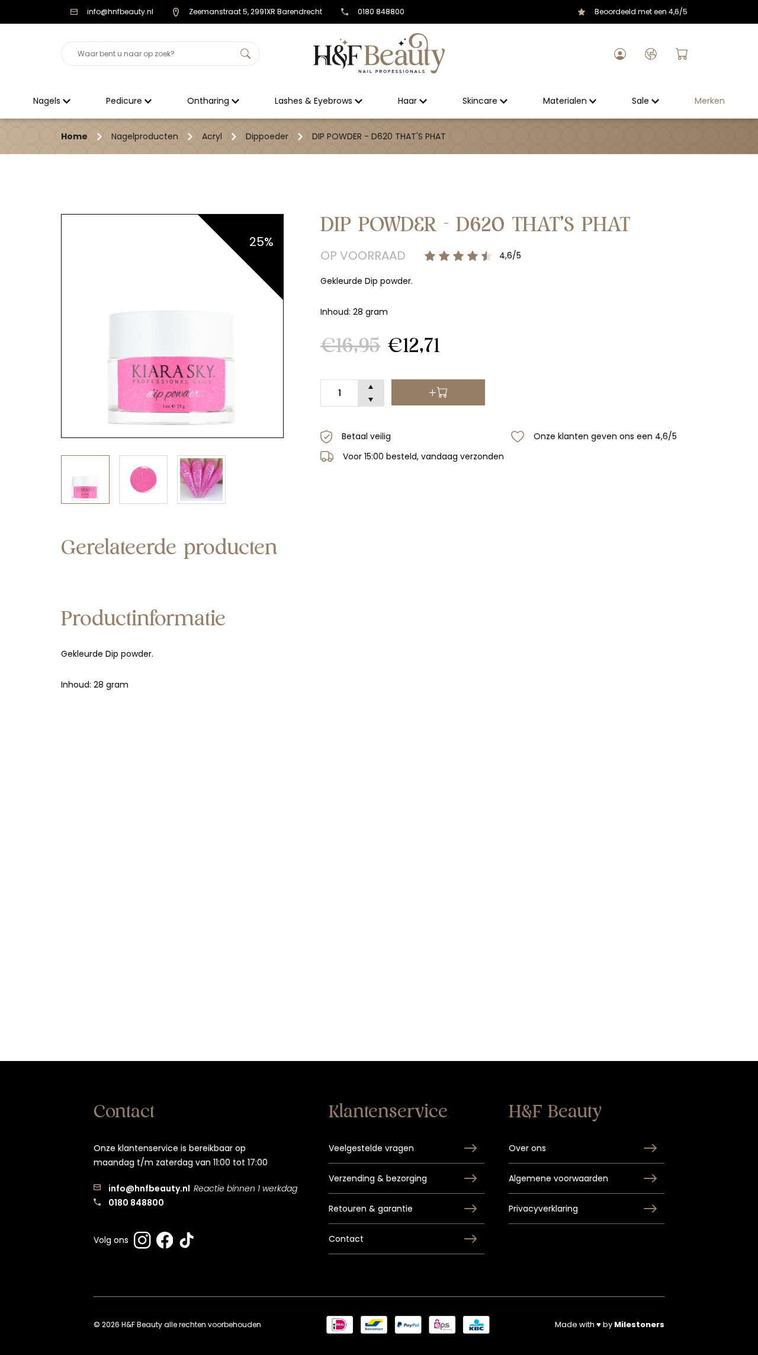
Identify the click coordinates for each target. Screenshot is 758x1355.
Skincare (479, 101)
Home (74, 136)
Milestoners (639, 1324)
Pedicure (124, 101)
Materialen (565, 101)
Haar (407, 101)
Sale (640, 101)
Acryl (212, 136)
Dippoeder (267, 136)
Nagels (46, 101)
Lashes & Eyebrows (313, 101)
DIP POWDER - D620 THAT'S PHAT (379, 136)
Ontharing (208, 101)
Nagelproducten (144, 136)
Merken (710, 101)
